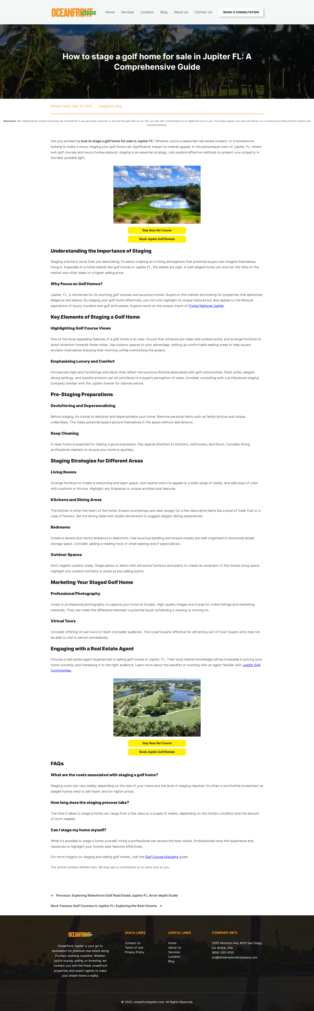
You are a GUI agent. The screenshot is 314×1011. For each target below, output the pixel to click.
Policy (140, 952)
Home (172, 943)
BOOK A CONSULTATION (241, 12)
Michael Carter (61, 106)
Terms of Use (134, 947)
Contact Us (132, 943)
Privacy (130, 952)
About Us (174, 947)
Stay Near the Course (157, 230)
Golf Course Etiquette (161, 857)
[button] (157, 230)
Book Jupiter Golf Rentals (157, 239)
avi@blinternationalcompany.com (234, 957)
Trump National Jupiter (206, 306)
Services (174, 952)
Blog (118, 106)
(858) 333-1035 (223, 952)
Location (174, 956)
